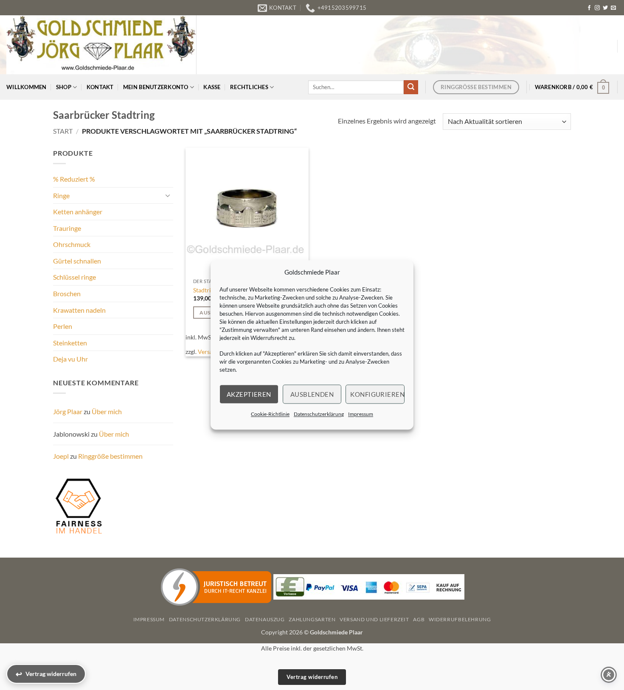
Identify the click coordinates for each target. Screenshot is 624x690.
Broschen (67, 293)
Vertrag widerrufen (312, 676)
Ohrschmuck (71, 244)
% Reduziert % (74, 179)
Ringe (61, 195)
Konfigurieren (377, 394)
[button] (572, 87)
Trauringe (67, 228)
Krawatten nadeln (79, 310)
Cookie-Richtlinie (270, 414)
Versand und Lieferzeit (374, 619)
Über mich (107, 411)
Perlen (62, 326)
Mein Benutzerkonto (155, 87)
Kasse (211, 87)
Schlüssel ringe (74, 277)
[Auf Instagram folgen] (597, 8)
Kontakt (100, 87)
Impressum (360, 414)
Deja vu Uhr (70, 359)
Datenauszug (265, 619)
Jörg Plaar (67, 411)
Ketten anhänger (77, 212)
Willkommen (26, 87)
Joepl (61, 456)
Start (63, 131)
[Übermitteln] (411, 87)
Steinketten (70, 343)
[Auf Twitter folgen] (605, 8)
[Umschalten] (168, 195)
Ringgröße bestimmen (110, 456)
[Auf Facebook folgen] (589, 8)
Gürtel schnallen (77, 261)
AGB (418, 619)
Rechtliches (249, 87)
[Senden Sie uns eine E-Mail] (613, 8)
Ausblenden (312, 394)
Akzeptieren (249, 394)
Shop (63, 87)
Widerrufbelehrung (460, 619)
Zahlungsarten (312, 619)
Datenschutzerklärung (319, 414)
